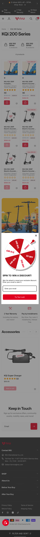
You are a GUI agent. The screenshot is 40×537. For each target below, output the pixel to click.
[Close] (36, 235)
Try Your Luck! (20, 297)
